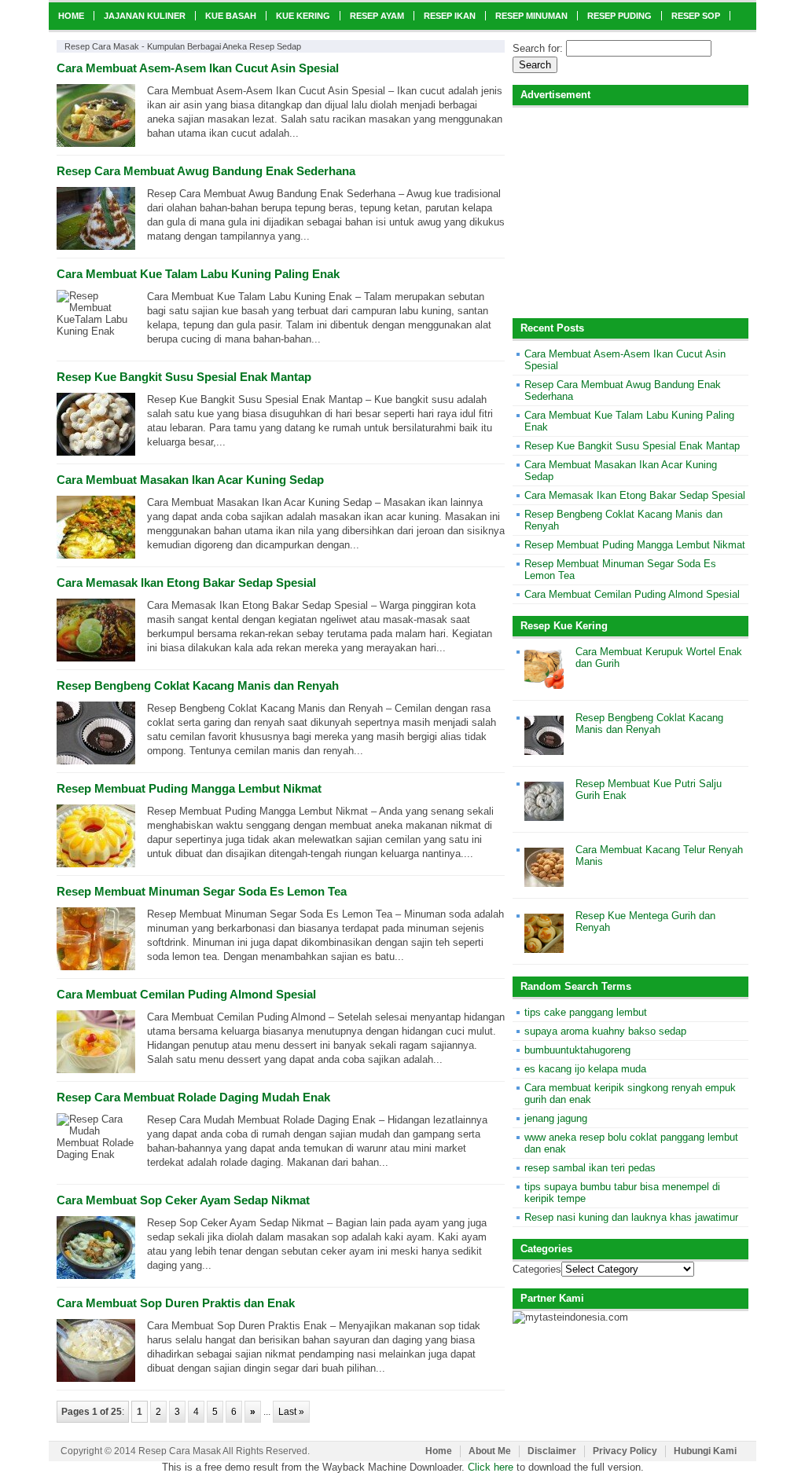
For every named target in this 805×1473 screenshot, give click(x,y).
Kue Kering (303, 15)
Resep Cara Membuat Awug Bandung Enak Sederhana (206, 171)
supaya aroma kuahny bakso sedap (605, 1031)
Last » (291, 1411)
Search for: (538, 48)
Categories (537, 1269)
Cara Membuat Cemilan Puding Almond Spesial (186, 994)
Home (71, 15)
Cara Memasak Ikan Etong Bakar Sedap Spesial (186, 582)
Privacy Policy (625, 1451)
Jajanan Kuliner (145, 15)
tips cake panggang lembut (585, 1012)
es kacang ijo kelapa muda (585, 1069)
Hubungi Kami (705, 1451)
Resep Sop (695, 15)
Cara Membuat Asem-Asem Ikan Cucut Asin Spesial (198, 68)
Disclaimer (551, 1451)
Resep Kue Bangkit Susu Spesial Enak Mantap (184, 376)
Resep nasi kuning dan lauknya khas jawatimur (631, 1217)
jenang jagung (555, 1118)
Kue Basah (230, 15)
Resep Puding (619, 15)
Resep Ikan (450, 15)
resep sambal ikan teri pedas (590, 1168)
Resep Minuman (531, 15)
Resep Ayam (377, 15)
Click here (490, 1467)
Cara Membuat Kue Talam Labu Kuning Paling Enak (198, 273)
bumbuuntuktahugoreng (577, 1050)
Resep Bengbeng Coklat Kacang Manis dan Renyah (198, 685)
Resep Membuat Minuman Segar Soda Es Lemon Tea (202, 891)
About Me (490, 1451)
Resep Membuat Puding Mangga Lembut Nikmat (189, 788)
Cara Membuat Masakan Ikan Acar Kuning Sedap (190, 479)
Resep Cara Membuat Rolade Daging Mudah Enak (193, 1097)
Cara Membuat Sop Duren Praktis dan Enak (176, 1303)
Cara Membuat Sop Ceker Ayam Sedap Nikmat (183, 1200)
